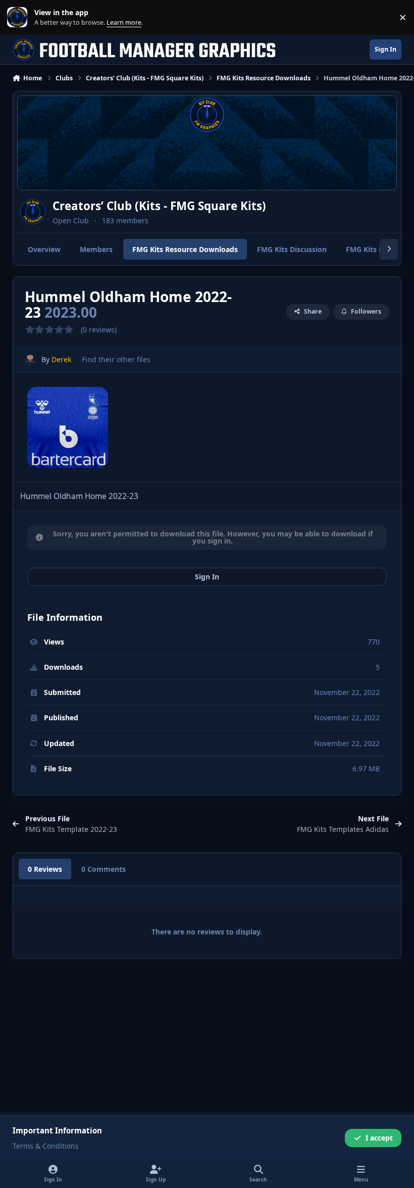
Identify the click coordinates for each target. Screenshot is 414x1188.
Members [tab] (96, 249)
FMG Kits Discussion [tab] (292, 249)
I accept (379, 1138)
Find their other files (116, 359)
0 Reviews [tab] (45, 869)
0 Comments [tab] (103, 869)
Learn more (19, 17)
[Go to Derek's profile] (30, 360)
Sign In (207, 576)
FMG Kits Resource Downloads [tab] (185, 249)
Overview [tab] (44, 249)
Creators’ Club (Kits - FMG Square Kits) (159, 206)
